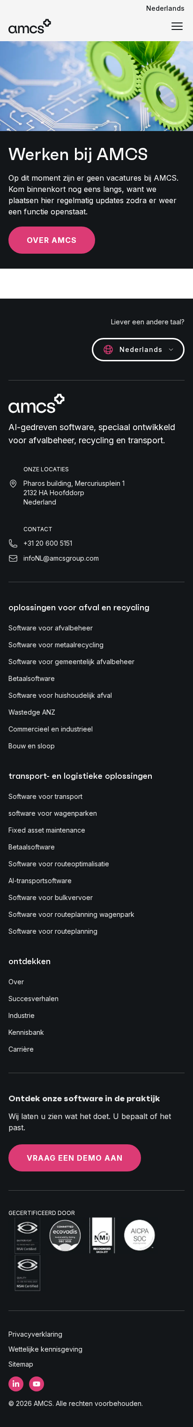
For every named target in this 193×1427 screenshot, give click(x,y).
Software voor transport (45, 796)
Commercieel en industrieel (50, 729)
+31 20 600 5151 (47, 543)
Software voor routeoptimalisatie (58, 864)
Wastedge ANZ (31, 712)
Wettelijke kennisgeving (45, 1349)
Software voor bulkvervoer (50, 897)
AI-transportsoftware (40, 881)
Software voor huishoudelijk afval (60, 695)
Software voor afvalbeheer (50, 628)
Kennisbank (26, 1032)
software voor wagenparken (52, 813)
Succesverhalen (33, 999)
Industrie (21, 1015)
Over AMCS (52, 240)
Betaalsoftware (31, 678)
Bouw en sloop (31, 746)
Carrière (21, 1049)
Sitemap (20, 1364)
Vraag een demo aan (75, 1158)
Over (16, 982)
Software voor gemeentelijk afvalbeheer (71, 662)
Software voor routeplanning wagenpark (71, 914)
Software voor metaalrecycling (56, 645)
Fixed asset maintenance (46, 830)
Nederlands (165, 8)
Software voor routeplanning (52, 931)
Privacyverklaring (35, 1334)
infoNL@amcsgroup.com (61, 558)
